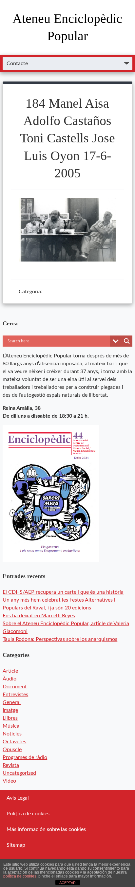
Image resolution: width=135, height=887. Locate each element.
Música (11, 726)
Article (10, 671)
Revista (11, 765)
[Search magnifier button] (126, 341)
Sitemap (16, 845)
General (12, 702)
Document (15, 686)
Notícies (12, 733)
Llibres (10, 718)
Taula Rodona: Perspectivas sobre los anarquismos (60, 639)
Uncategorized (19, 773)
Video (9, 781)
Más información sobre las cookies (46, 829)
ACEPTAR (67, 883)
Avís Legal (18, 798)
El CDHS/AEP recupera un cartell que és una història (63, 592)
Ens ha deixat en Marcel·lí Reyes (39, 615)
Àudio (9, 678)
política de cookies (19, 876)
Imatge (10, 710)
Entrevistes (15, 694)
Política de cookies (28, 813)
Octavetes (14, 741)
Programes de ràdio (25, 757)
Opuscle (12, 749)
